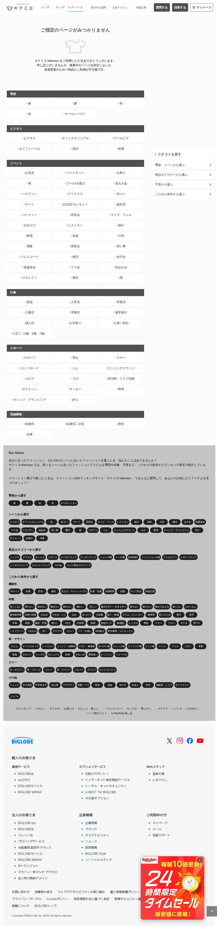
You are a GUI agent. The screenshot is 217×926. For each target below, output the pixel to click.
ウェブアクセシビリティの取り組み (81, 892)
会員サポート (161, 835)
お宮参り (75, 323)
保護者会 (30, 267)
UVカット (15, 591)
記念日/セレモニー (75, 204)
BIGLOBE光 (26, 773)
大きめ (44, 614)
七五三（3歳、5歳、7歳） (29, 333)
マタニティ (29, 277)
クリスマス (75, 193)
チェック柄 (119, 646)
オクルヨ (55, 708)
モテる (184, 623)
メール (157, 829)
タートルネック (30, 646)
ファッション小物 (150, 557)
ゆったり (87, 614)
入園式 (29, 312)
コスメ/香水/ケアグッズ (78, 565)
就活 (75, 148)
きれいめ (80, 654)
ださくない (191, 606)
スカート (52, 557)
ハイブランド (17, 631)
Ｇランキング (23, 708)
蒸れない (42, 606)
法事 (30, 434)
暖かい (80, 606)
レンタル (133, 623)
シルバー (78, 669)
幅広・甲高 (41, 623)
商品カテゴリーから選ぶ (171, 174)
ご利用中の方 (156, 814)
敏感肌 (120, 623)
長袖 (27, 623)
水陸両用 (109, 591)
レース (162, 646)
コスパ (69, 631)
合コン (121, 193)
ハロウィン (29, 193)
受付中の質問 (98, 7)
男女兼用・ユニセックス (120, 631)
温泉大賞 (158, 773)
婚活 (75, 256)
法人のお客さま (24, 814)
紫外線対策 (15, 614)
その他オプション (97, 798)
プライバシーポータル (27, 899)
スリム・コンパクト (132, 614)
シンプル (40, 654)
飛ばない (55, 606)
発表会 (75, 246)
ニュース (91, 841)
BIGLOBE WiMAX (30, 792)
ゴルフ (29, 378)
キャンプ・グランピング (29, 399)
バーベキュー (75, 172)
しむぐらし (160, 780)
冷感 (28, 591)
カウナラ (163, 708)
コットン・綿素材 (66, 646)
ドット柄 (149, 646)
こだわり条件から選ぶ (170, 194)
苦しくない (15, 606)
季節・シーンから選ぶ (170, 165)
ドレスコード (30, 256)
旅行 (121, 225)
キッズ (60, 7)
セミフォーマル (29, 148)
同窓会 (75, 215)
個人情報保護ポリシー (125, 892)
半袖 (14, 623)
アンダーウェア (88, 557)
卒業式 (121, 302)
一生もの (31, 631)
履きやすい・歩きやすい (114, 606)
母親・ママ (83, 685)
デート (29, 204)
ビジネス (30, 138)
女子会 (121, 256)
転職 (121, 148)
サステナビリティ (97, 835)
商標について (21, 906)
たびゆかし (192, 708)
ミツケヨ (177, 708)
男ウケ (196, 623)
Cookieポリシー (58, 899)
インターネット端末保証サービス (107, 780)
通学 (75, 277)
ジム (75, 368)
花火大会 (121, 183)
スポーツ (30, 357)
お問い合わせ (21, 892)
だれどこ (40, 708)
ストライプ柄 (135, 646)
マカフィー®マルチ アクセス (37, 872)
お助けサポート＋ (97, 773)
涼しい (92, 606)
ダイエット (29, 389)
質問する (162, 7)
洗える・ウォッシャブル (74, 591)
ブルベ (171, 623)
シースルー (48, 646)
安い (44, 631)
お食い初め (121, 323)
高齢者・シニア (164, 685)
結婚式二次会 (75, 423)
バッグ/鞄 (120, 557)
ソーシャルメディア (98, 859)
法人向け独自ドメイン (33, 878)
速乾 (53, 591)
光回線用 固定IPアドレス (34, 847)
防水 (40, 591)
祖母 (97, 685)
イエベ (158, 623)
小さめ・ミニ (59, 614)
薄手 (191, 614)
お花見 (29, 172)
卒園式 (75, 312)
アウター (27, 557)
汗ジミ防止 (136, 591)
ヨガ (75, 378)
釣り (75, 399)
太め (74, 614)
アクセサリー (170, 557)
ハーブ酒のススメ (96, 713)
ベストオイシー (114, 708)
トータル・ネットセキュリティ (106, 786)
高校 (75, 235)
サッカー (75, 389)
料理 (30, 235)
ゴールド (91, 669)
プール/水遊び (75, 183)
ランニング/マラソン (121, 368)
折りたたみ (165, 614)
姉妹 (110, 685)
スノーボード (30, 368)
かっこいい (107, 654)
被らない (147, 606)
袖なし (54, 623)
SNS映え (99, 631)
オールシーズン (75, 113)
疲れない (67, 606)
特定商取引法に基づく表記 (91, 899)
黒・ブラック (34, 669)
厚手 (179, 614)
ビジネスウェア (69, 557)
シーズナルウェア (19, 565)
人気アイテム (119, 7)
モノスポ (132, 708)
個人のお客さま (24, 757)
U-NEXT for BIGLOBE (100, 792)
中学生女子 (41, 685)
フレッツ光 (25, 835)
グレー (48, 669)
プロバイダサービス (31, 841)
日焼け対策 (30, 614)
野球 (121, 389)
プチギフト (68, 685)
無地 (14, 654)
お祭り (121, 172)
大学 (121, 235)
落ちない (134, 606)
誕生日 (121, 204)
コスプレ (14, 696)
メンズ (44, 7)
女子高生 (27, 685)
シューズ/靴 (106, 557)
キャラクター (182, 685)
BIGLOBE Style (95, 853)
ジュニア (14, 685)
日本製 (80, 623)
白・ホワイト (17, 669)
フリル (175, 646)
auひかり (24, 780)
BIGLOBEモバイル (30, 786)
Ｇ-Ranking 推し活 (121, 713)
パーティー (29, 215)
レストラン (75, 225)
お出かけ (30, 225)
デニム (14, 646)
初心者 (54, 685)
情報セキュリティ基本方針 (132, 899)
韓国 (93, 623)
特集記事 (141, 7)
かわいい (27, 654)
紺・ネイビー (64, 669)
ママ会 (75, 267)
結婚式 (29, 423)
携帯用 (151, 614)
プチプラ (57, 631)
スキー (121, 357)
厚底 (146, 623)
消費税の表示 (44, 892)
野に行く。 (147, 708)
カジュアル (54, 654)
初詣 (30, 302)
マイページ (203, 7)
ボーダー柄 (104, 646)
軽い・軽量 (113, 614)
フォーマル (121, 654)
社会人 (135, 685)
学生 (148, 685)
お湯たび (69, 708)
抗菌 (122, 591)
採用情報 (91, 847)
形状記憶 (150, 591)
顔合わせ (121, 267)
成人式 (29, 323)
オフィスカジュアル (75, 138)
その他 (58, 565)
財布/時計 (133, 557)
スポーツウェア (188, 557)
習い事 (121, 246)
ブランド (91, 829)
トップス (14, 557)
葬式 (121, 423)
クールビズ (121, 138)
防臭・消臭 (96, 591)
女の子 (122, 685)
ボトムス (40, 557)
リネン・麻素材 (87, 646)
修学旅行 (121, 312)
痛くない (177, 606)
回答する (180, 7)
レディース (75, 7)
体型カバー (107, 623)
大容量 (99, 614)
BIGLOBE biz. (27, 823)
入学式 (75, 302)
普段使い (93, 654)
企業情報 (86, 814)
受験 (30, 246)
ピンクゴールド (107, 669)
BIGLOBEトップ (45, 906)
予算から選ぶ (164, 184)
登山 (75, 357)
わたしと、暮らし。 (89, 708)
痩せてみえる (162, 606)
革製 (200, 646)
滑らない (29, 606)
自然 (67, 654)
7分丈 (68, 623)
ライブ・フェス (121, 215)
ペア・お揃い (85, 631)
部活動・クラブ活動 (121, 378)
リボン (187, 646)
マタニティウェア (41, 565)
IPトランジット (28, 866)
